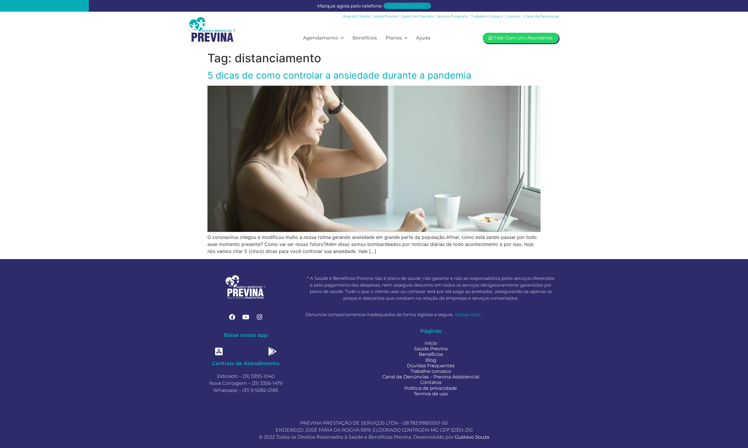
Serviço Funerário (453, 16)
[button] (323, 38)
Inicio (431, 343)
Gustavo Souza (472, 437)
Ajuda (423, 38)
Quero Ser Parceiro (417, 16)
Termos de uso (431, 394)
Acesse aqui (467, 314)
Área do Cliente (356, 16)
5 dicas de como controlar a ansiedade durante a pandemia (339, 75)
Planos (394, 38)
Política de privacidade (430, 388)
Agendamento (320, 38)
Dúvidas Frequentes (431, 365)
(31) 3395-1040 (406, 5)
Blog (430, 360)
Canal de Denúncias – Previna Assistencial (430, 377)
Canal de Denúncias (541, 16)
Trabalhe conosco (431, 371)
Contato (513, 16)
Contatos (430, 382)
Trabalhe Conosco (487, 16)
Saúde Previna (385, 16)
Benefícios (364, 38)
